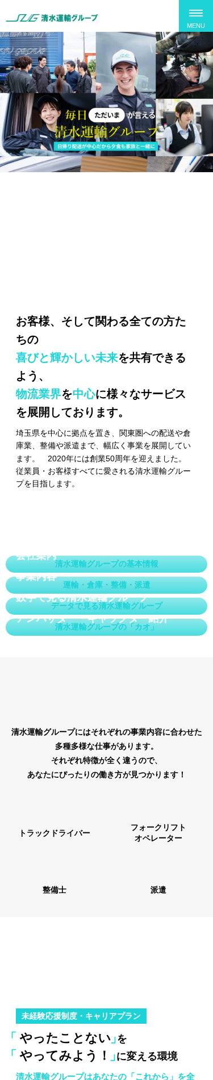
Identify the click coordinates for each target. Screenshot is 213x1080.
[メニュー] (196, 16)
